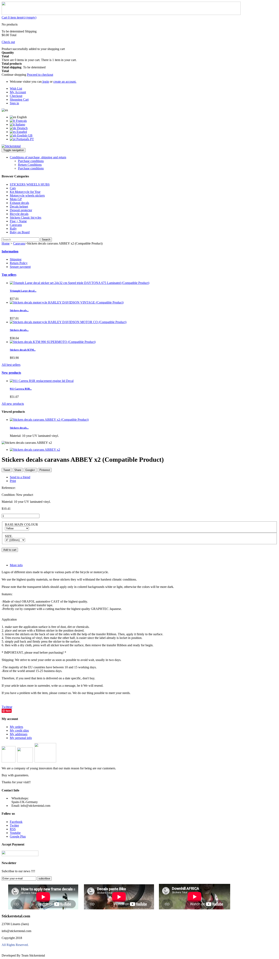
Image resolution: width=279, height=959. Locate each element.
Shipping (15, 259)
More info (16, 565)
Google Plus (18, 836)
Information (10, 251)
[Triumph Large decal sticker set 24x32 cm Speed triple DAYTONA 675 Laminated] (79, 283)
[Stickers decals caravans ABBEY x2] (49, 419)
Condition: (9, 494)
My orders (16, 727)
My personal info (21, 738)
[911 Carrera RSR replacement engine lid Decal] (42, 381)
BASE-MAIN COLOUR (22, 524)
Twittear (7, 707)
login (45, 81)
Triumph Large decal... (23, 290)
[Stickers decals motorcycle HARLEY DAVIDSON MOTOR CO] (68, 322)
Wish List (16, 88)
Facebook (16, 821)
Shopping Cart (19, 99)
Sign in (14, 103)
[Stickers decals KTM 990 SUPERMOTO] (53, 342)
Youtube (15, 832)
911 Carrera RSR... (21, 388)
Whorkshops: (20, 798)
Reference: (9, 488)
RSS (13, 829)
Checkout (16, 96)
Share (17, 470)
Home (6, 243)
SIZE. (9, 536)
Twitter (14, 825)
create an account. (64, 81)
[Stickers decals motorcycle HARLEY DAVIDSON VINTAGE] (67, 302)
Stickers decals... (19, 310)
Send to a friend (20, 477)
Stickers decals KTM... (23, 349)
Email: (15, 805)
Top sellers (9, 274)
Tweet (6, 470)
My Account (18, 92)
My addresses (18, 734)
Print (13, 481)
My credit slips (19, 730)
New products (11, 372)
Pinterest (44, 470)
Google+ (30, 470)
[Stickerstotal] (11, 146)
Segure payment (20, 266)
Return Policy (19, 263)
